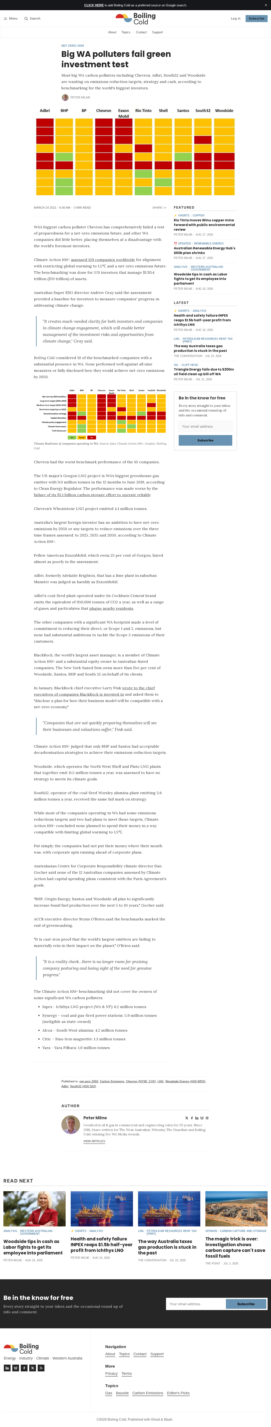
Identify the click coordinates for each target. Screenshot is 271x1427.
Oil (176, 365)
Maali (168, 1419)
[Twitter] (186, 1118)
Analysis (181, 267)
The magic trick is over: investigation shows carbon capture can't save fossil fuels (235, 1247)
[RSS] (41, 1368)
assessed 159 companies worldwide (103, 259)
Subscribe (256, 18)
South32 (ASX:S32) (83, 1086)
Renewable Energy (209, 243)
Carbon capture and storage (243, 1231)
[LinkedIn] (196, 1118)
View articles (94, 1141)
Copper (198, 215)
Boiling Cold (117, 1419)
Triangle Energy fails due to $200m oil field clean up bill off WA (204, 371)
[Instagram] (207, 1118)
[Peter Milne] (65, 97)
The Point (212, 1263)
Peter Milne (80, 97)
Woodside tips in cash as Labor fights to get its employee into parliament (200, 279)
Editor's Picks (178, 1393)
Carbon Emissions (112, 1081)
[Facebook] (191, 1118)
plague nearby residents (111, 608)
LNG (177, 339)
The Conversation (188, 356)
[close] (266, 5)
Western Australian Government (207, 268)
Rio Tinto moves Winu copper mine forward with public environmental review (204, 225)
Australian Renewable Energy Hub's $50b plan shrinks (204, 250)
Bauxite (122, 1393)
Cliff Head (190, 365)
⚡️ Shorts (181, 215)
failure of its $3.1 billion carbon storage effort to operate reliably (92, 494)
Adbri (64, 1086)
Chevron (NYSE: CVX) (141, 1081)
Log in (236, 18)
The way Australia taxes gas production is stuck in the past (200, 348)
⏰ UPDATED (182, 243)
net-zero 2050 (72, 45)
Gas (108, 1393)
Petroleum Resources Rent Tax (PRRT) (208, 340)
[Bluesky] (202, 1118)
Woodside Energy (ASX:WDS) (185, 1081)
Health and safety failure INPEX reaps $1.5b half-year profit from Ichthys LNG (202, 320)
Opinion (211, 1231)
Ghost (155, 1419)
